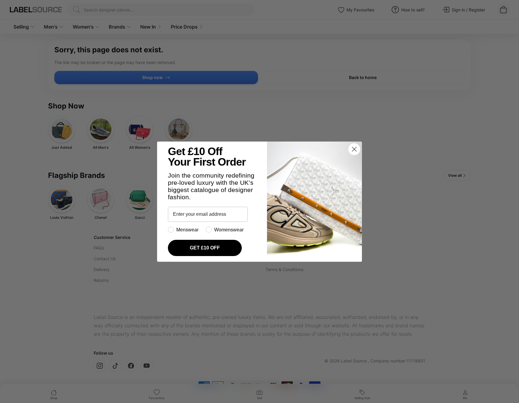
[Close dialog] (354, 149)
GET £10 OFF (205, 247)
